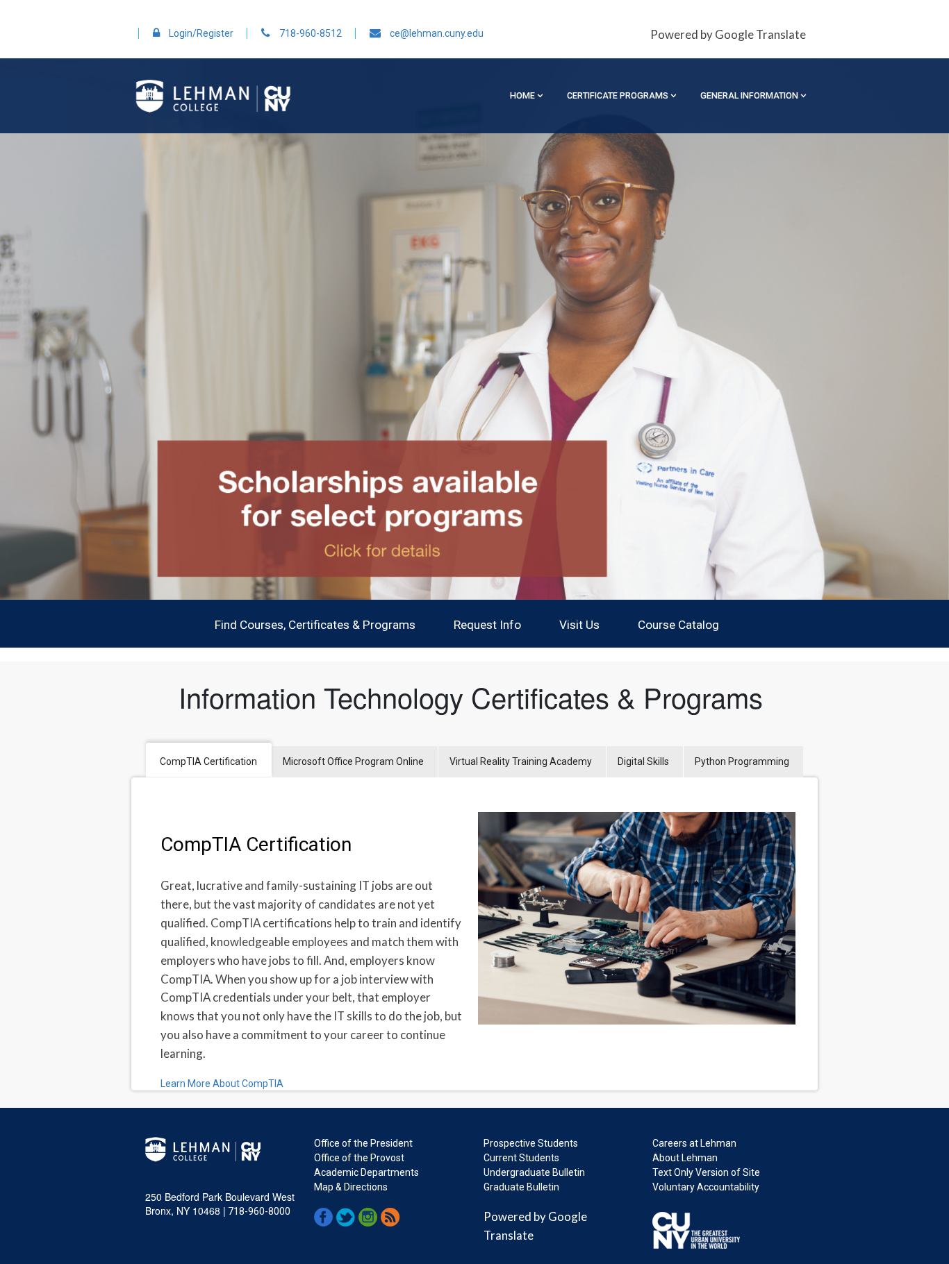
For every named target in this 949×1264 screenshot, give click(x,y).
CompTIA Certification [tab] (208, 761)
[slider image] (474, 329)
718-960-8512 (309, 33)
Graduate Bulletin (521, 1187)
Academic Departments (366, 1172)
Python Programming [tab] (742, 761)
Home (522, 95)
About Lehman (685, 1157)
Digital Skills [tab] (643, 761)
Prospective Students (531, 1143)
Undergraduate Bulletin (534, 1172)
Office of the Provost (359, 1157)
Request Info (487, 625)
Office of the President (363, 1143)
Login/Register (200, 33)
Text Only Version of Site (706, 1172)
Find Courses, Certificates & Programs (315, 625)
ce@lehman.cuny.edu (436, 33)
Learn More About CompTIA (221, 1083)
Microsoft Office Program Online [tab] (353, 761)
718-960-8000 (258, 1211)
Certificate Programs (617, 95)
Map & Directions (351, 1187)
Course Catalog (678, 625)
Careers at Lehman (694, 1143)
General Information (749, 95)
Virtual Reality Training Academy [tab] (520, 761)
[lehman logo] (213, 94)
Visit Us (579, 625)
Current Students (521, 1157)
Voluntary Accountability (705, 1187)
